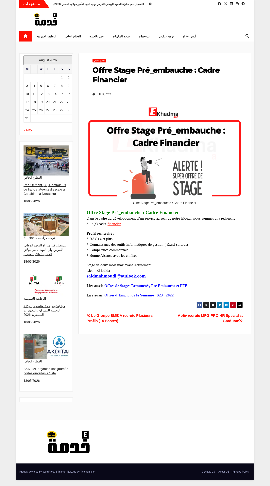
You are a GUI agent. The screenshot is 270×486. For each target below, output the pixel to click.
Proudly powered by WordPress (37, 471)
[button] (247, 36)
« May (28, 130)
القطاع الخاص (73, 36)
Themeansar (87, 471)
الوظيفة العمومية (46, 36)
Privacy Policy (240, 471)
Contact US (208, 471)
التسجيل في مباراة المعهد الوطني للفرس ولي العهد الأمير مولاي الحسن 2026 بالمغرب (45, 250)
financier (114, 224)
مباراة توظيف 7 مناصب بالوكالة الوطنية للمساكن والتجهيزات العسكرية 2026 (44, 310)
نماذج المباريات (121, 36)
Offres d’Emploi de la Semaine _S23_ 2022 (139, 295)
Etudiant (30, 238)
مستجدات (144, 36)
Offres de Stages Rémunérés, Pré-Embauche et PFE (145, 286)
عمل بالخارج (97, 36)
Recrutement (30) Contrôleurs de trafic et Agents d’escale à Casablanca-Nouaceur (45, 189)
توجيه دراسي (166, 36)
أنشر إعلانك (189, 36)
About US (223, 471)
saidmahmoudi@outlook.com (116, 275)
